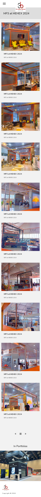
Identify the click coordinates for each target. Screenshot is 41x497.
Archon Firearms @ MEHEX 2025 (17, 480)
